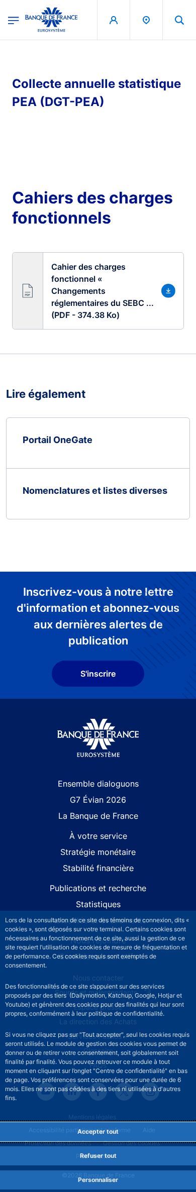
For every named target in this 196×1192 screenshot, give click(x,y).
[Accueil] (98, 738)
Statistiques (98, 904)
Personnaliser (98, 1179)
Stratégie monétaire (98, 852)
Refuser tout (98, 1155)
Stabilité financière (98, 868)
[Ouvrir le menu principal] (13, 20)
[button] (179, 20)
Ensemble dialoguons (98, 784)
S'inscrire (98, 674)
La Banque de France (98, 816)
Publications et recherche (98, 888)
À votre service (98, 836)
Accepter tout (98, 1131)
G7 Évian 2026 (98, 800)
